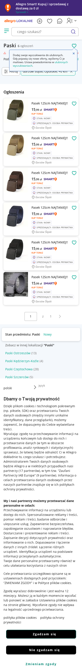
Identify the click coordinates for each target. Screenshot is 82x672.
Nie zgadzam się (44, 650)
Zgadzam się (44, 634)
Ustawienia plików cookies (58, 600)
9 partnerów (46, 475)
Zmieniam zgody (41, 664)
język (41, 385)
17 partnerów (29, 471)
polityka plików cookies (20, 617)
